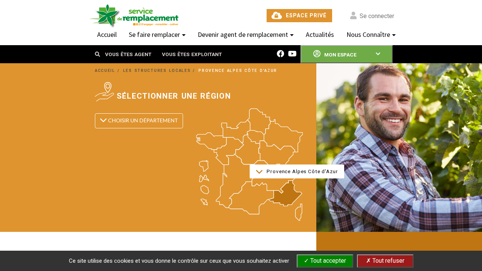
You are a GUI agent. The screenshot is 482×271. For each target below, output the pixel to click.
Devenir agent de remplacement (243, 34)
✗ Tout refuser (385, 260)
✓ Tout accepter (325, 260)
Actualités (320, 34)
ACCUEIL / (108, 71)
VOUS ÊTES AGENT (128, 54)
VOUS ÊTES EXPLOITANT (192, 54)
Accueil (107, 34)
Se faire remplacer (154, 34)
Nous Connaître (368, 34)
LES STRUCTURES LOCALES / (160, 71)
